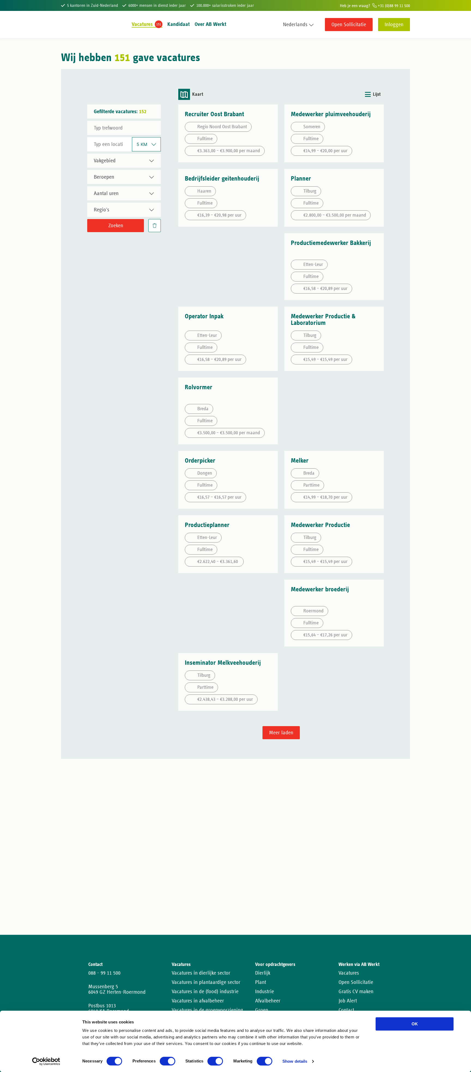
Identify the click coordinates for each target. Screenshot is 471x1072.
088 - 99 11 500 (104, 973)
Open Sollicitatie (348, 24)
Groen (261, 1010)
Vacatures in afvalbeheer (198, 1001)
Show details (294, 1061)
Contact (346, 1010)
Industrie (264, 991)
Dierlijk (262, 973)
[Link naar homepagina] (71, 24)
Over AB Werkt (210, 24)
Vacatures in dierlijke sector (201, 973)
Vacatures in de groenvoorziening (207, 1010)
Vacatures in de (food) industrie (205, 991)
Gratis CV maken (356, 991)
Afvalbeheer (267, 1001)
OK (415, 1024)
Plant (260, 982)
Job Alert (348, 1001)
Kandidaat (178, 24)
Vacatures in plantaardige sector (206, 982)
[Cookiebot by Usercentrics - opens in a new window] (46, 1061)
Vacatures (142, 24)
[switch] (167, 1061)
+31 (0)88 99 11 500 (393, 6)
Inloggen (394, 24)
